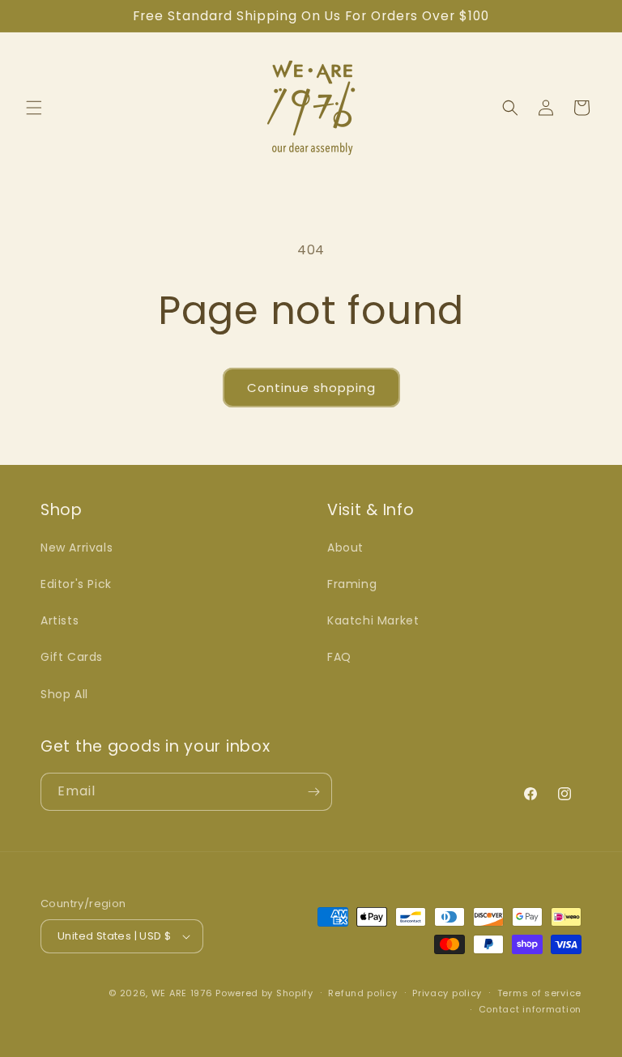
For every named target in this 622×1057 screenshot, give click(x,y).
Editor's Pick (76, 584)
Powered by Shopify (264, 993)
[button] (34, 108)
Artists (59, 620)
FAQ (339, 657)
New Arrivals (76, 547)
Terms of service (539, 993)
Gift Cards (71, 657)
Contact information (530, 1009)
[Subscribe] (313, 792)
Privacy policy (447, 993)
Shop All (64, 694)
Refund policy (362, 993)
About (345, 547)
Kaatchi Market (373, 620)
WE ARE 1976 (182, 993)
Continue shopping (311, 387)
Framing (352, 584)
